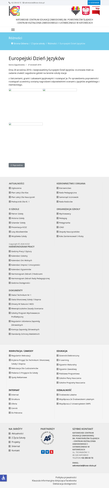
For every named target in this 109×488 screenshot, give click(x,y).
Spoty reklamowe (19, 377)
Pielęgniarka (64, 222)
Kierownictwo (65, 188)
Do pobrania (16, 412)
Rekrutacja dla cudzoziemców (24, 368)
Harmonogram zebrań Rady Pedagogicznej (30, 278)
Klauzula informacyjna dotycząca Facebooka (54, 480)
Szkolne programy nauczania (72, 382)
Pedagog (63, 218)
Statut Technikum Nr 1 (21, 295)
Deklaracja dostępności (64, 483)
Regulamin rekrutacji (21, 355)
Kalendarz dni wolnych (21, 260)
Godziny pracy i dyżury (21, 251)
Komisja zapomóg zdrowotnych (25, 329)
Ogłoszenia (16, 188)
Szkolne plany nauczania (70, 378)
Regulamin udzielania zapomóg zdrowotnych (25, 323)
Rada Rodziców (66, 201)
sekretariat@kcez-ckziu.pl (35, 3)
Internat (15, 394)
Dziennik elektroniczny (69, 355)
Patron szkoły (17, 213)
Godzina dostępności (20, 283)
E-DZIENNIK (94, 2)
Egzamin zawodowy (68, 369)
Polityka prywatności (66, 477)
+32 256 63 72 (16, 3)
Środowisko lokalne (68, 394)
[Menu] (13, 29)
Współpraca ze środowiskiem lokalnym (76, 399)
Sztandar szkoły (18, 222)
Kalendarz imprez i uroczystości (25, 265)
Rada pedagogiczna (68, 192)
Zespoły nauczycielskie (69, 231)
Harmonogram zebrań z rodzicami (27, 274)
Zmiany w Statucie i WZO (22, 304)
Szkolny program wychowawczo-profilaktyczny (25, 315)
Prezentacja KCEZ (19, 227)
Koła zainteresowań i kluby (71, 236)
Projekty (16, 442)
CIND (61, 227)
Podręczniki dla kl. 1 (20, 201)
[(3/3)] (26, 139)
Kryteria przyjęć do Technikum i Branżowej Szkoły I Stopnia (30, 362)
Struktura (15, 399)
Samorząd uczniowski (68, 197)
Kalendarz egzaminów (21, 269)
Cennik (14, 408)
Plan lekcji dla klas (19, 192)
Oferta (14, 403)
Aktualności (17, 433)
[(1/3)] (26, 105)
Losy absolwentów (19, 231)
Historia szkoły (17, 218)
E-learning (64, 360)
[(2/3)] (60, 105)
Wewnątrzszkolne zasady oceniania (27, 308)
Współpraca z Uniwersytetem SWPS (75, 403)
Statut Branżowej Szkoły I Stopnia (26, 299)
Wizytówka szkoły (19, 236)
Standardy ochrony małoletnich (25, 334)
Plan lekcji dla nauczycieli (23, 197)
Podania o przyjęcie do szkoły (24, 373)
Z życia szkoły (18, 437)
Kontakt (16, 450)
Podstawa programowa (69, 373)
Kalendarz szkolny (19, 256)
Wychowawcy (65, 213)
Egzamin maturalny (68, 364)
